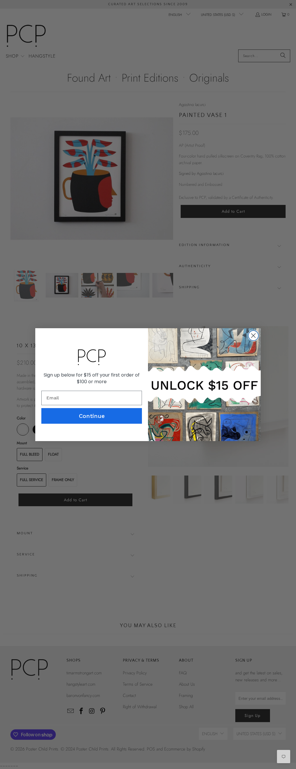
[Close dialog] (253, 336)
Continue (92, 415)
